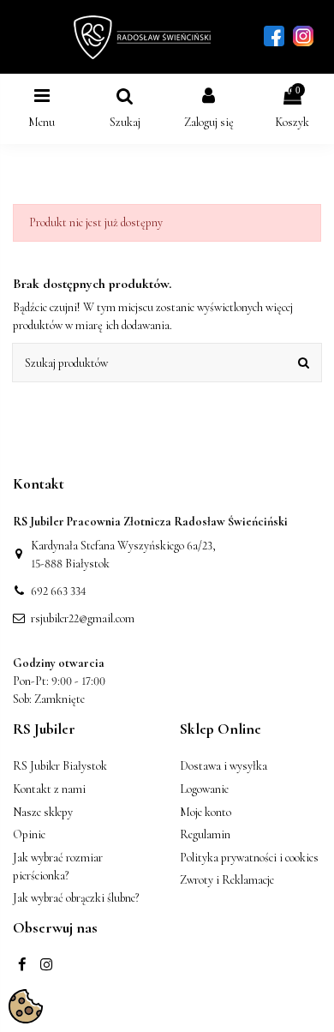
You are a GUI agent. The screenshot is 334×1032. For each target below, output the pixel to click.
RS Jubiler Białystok (60, 766)
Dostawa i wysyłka (223, 766)
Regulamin (205, 834)
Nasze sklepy (43, 812)
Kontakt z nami (49, 789)
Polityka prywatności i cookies (249, 857)
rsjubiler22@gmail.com (82, 618)
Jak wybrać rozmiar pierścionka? (58, 866)
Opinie (29, 834)
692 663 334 (58, 591)
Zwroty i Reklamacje (227, 880)
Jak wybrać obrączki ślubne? (76, 898)
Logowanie (204, 789)
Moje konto (205, 812)
